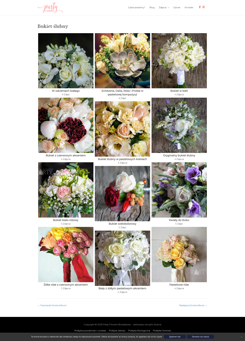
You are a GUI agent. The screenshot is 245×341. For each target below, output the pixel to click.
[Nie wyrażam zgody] (241, 336)
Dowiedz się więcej (200, 336)
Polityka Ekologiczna (139, 330)
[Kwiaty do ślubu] (179, 190)
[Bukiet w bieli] (179, 60)
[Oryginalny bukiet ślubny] (179, 125)
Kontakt (189, 7)
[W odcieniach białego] (65, 60)
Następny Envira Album (193, 305)
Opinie (176, 7)
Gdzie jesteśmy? (136, 7)
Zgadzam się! (175, 336)
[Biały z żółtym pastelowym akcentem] (122, 258)
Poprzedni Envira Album (52, 305)
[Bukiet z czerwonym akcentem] (65, 125)
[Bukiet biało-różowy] (65, 190)
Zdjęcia (162, 7)
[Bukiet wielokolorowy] (122, 193)
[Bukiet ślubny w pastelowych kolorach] (122, 129)
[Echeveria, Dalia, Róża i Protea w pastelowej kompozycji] (122, 60)
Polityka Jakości (117, 330)
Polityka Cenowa (162, 330)
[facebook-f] (200, 7)
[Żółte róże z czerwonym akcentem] (65, 254)
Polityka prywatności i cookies (90, 330)
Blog (152, 7)
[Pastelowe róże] (179, 254)
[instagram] (203, 7)
